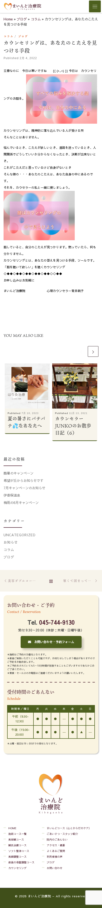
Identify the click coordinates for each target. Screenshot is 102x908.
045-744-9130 (57, 622)
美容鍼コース (16, 839)
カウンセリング (17, 868)
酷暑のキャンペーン (18, 473)
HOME (12, 828)
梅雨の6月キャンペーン (21, 502)
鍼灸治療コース (17, 845)
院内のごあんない (57, 839)
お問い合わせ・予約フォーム (52, 642)
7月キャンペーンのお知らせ (24, 487)
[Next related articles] (93, 351)
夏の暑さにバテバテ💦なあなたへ (26, 422)
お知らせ (11, 542)
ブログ (22, 19)
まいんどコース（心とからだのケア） (69, 828)
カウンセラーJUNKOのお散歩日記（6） (73, 425)
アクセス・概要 (56, 845)
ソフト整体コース (18, 851)
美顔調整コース (17, 856)
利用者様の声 (54, 856)
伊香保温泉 (12, 495)
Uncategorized (20, 534)
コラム (36, 19)
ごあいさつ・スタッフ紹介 (62, 834)
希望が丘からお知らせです (23, 480)
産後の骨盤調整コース (21, 862)
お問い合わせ (54, 868)
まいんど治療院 (39, 896)
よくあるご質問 (56, 851)
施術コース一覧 (17, 834)
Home (8, 19)
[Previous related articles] (81, 351)
